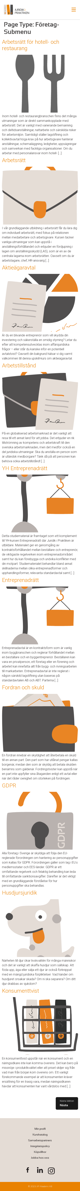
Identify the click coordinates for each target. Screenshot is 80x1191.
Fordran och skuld (23, 687)
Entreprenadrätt (20, 580)
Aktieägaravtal (19, 267)
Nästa (64, 1105)
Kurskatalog (40, 1134)
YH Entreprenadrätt (24, 468)
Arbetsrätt (14, 160)
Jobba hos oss (40, 1157)
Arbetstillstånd (19, 365)
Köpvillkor (40, 1151)
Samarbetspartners (40, 1140)
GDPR (9, 785)
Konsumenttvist (20, 991)
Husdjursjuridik (19, 893)
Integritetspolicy (40, 1146)
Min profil (40, 1128)
